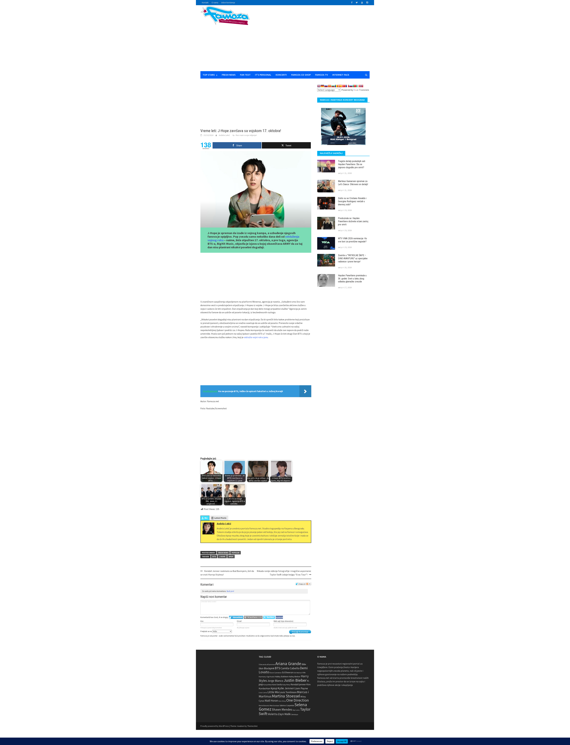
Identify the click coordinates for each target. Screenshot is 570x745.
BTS (214, 556)
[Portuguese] (354, 86)
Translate (364, 89)
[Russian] (351, 86)
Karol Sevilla (277, 684)
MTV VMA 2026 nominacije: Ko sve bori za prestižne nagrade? (352, 240)
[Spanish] (340, 86)
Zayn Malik (284, 714)
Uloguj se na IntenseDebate (236, 617)
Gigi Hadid (270, 676)
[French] (347, 86)
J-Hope (222, 556)
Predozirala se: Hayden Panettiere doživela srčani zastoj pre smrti (353, 221)
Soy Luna (296, 710)
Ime (201, 621)
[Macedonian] (329, 86)
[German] (322, 86)
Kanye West (267, 685)
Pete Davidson (274, 706)
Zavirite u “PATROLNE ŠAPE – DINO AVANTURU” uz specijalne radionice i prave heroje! (353, 258)
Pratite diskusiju (308, 584)
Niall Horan (271, 700)
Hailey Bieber (294, 676)
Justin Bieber (295, 680)
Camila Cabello (290, 668)
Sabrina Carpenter (287, 705)
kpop (231, 556)
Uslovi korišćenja (228, 3)
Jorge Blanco (275, 680)
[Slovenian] (326, 86)
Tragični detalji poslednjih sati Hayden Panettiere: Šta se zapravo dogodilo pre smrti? (351, 164)
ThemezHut (252, 726)
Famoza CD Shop (301, 75)
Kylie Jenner (286, 688)
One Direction (297, 700)
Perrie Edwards (264, 706)
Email (239, 621)
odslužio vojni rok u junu (256, 337)
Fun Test (245, 75)
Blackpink (269, 668)
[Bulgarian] (333, 86)
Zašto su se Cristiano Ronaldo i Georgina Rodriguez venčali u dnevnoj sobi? (352, 201)
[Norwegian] (361, 86)
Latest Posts (220, 518)
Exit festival (298, 673)
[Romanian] (336, 86)
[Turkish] (343, 86)
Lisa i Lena (263, 692)
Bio (206, 518)
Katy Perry (286, 684)
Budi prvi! (230, 591)
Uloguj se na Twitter (269, 617)
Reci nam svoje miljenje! (246, 135)
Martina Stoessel (286, 696)
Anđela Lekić (224, 135)
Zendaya (294, 714)
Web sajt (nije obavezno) (283, 621)
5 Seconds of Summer (267, 664)
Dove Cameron (276, 672)
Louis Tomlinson (288, 692)
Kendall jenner (298, 684)
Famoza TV (321, 75)
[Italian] (358, 86)
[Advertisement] (313, 40)
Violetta (272, 714)
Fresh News (229, 75)
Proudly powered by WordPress (214, 726)
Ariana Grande (288, 663)
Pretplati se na (206, 631)
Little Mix (273, 692)
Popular (235, 553)
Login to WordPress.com (253, 617)
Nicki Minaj (282, 701)
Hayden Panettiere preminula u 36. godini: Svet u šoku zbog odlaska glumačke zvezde (352, 278)
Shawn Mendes (282, 709)
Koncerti (281, 75)
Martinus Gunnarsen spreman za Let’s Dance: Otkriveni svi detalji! (353, 183)
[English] (318, 86)
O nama (215, 3)
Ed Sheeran (287, 672)
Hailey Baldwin (281, 676)
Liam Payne (301, 688)
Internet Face (340, 75)
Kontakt (205, 3)
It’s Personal (263, 75)
